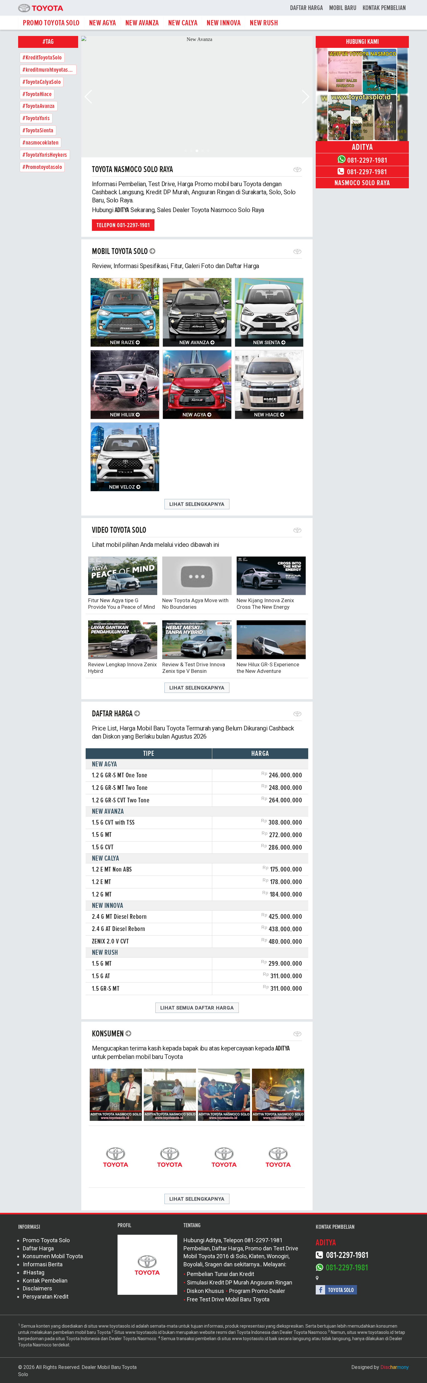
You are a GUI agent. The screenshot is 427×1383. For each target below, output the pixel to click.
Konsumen (108, 1033)
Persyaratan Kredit (45, 1296)
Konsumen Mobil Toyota (53, 1256)
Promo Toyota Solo (46, 1240)
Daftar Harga (306, 8)
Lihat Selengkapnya (196, 504)
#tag (48, 42)
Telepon (123, 225)
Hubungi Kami (362, 42)
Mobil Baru (342, 8)
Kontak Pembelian (384, 8)
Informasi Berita (43, 1264)
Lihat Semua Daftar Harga (197, 1008)
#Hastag (33, 1272)
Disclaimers (37, 1288)
